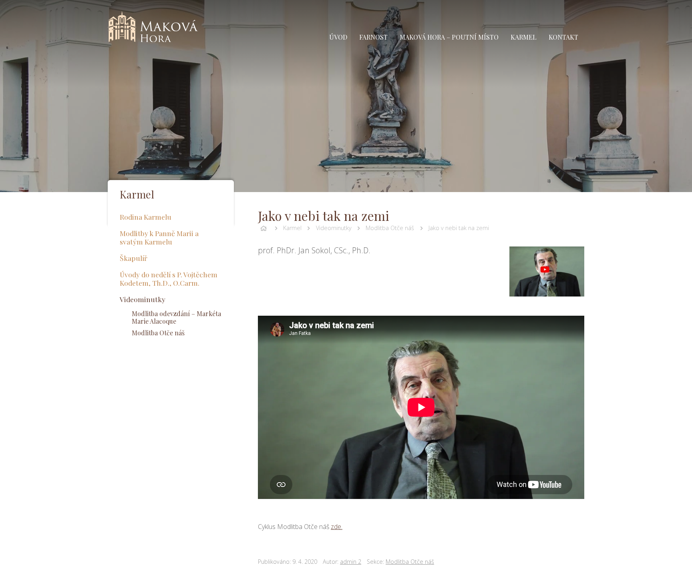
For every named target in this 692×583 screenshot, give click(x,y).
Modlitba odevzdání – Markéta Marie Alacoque (176, 317)
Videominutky (334, 228)
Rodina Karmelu (145, 216)
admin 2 (350, 561)
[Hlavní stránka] (263, 228)
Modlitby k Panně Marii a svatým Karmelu (159, 237)
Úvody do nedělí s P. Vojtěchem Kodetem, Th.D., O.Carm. (168, 278)
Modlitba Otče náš (390, 228)
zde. (336, 526)
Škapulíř (133, 257)
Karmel (292, 228)
